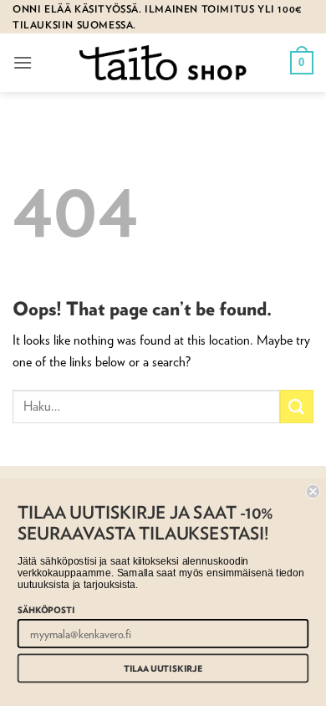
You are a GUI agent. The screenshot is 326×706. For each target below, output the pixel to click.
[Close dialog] (313, 491)
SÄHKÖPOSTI (46, 610)
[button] (23, 62)
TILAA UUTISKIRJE (163, 668)
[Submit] (296, 406)
